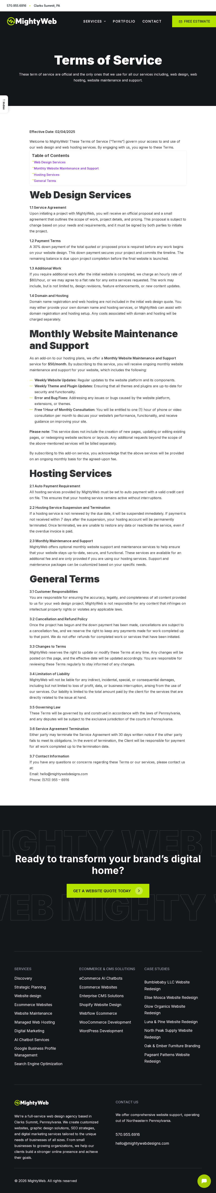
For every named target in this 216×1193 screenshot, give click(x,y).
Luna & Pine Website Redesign (171, 1022)
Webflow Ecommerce (98, 1013)
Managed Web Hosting (34, 1022)
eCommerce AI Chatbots (100, 978)
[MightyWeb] (38, 21)
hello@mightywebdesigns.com (142, 1143)
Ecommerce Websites (33, 1004)
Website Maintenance (33, 1013)
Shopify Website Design (100, 1004)
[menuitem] (94, 21)
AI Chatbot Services (31, 1039)
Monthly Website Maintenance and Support (66, 168)
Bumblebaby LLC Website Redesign (167, 985)
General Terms (45, 181)
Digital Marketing (29, 1031)
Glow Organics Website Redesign (164, 1009)
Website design (27, 996)
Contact (152, 21)
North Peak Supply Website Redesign (168, 1033)
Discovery (23, 978)
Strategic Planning (30, 987)
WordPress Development (101, 1031)
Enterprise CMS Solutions (101, 996)
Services (92, 21)
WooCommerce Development (105, 1022)
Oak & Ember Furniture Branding (172, 1046)
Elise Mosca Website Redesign (171, 997)
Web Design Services (50, 162)
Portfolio (124, 21)
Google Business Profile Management (35, 1051)
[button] (108, 891)
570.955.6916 (128, 1134)
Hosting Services (46, 174)
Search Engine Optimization (38, 1064)
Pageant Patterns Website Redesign (167, 1058)
